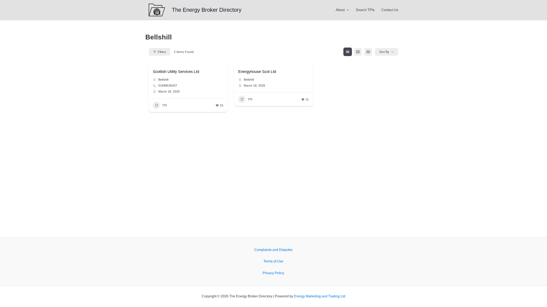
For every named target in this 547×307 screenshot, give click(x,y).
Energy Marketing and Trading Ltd (319, 296)
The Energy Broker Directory (206, 10)
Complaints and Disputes (273, 250)
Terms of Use (273, 261)
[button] (347, 10)
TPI (164, 105)
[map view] (368, 52)
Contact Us (389, 10)
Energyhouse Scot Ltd (257, 72)
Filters (162, 52)
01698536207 (167, 85)
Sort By (384, 52)
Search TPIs (365, 10)
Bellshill (163, 79)
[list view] (358, 52)
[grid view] (347, 52)
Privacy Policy (273, 273)
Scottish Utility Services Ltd (176, 72)
